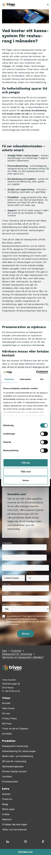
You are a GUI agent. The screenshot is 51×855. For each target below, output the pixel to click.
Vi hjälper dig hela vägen (14, 824)
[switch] (44, 434)
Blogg (5, 804)
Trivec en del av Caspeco (15, 728)
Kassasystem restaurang (15, 746)
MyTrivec (7, 723)
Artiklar (6, 814)
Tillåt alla (25, 463)
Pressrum (7, 799)
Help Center (8, 708)
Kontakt (6, 703)
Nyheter (6, 794)
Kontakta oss (25, 852)
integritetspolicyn (13, 622)
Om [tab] (42, 379)
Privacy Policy (9, 718)
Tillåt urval (25, 471)
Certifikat (7, 733)
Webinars (7, 819)
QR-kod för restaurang (14, 761)
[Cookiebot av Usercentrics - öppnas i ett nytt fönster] (36, 372)
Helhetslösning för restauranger (19, 751)
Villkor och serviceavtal (14, 829)
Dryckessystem (10, 781)
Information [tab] (25, 379)
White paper (8, 809)
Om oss (6, 713)
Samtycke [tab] (9, 379)
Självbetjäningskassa (12, 766)
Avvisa (25, 480)
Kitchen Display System (14, 771)
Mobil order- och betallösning (17, 756)
